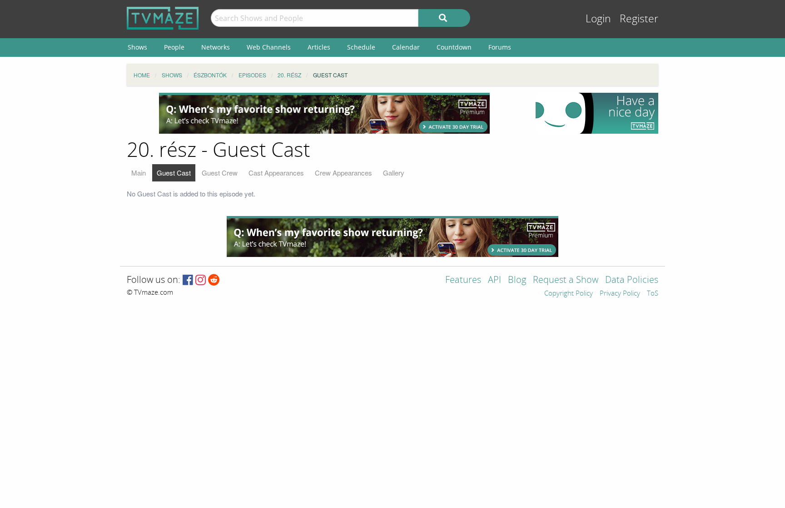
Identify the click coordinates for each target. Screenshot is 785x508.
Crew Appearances (343, 172)
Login (598, 19)
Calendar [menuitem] (406, 47)
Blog (517, 280)
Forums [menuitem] (499, 47)
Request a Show (565, 280)
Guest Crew (220, 172)
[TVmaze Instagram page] (200, 280)
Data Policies (631, 280)
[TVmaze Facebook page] (188, 280)
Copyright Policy (568, 293)
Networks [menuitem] (215, 47)
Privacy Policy (620, 293)
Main (138, 172)
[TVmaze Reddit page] (214, 280)
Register (639, 19)
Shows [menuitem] (137, 47)
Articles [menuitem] (319, 47)
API (494, 280)
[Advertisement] (324, 113)
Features (463, 280)
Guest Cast (174, 172)
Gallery (393, 172)
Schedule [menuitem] (361, 47)
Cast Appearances (276, 172)
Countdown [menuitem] (454, 47)
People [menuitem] (174, 47)
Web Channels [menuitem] (269, 47)
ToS (652, 293)
